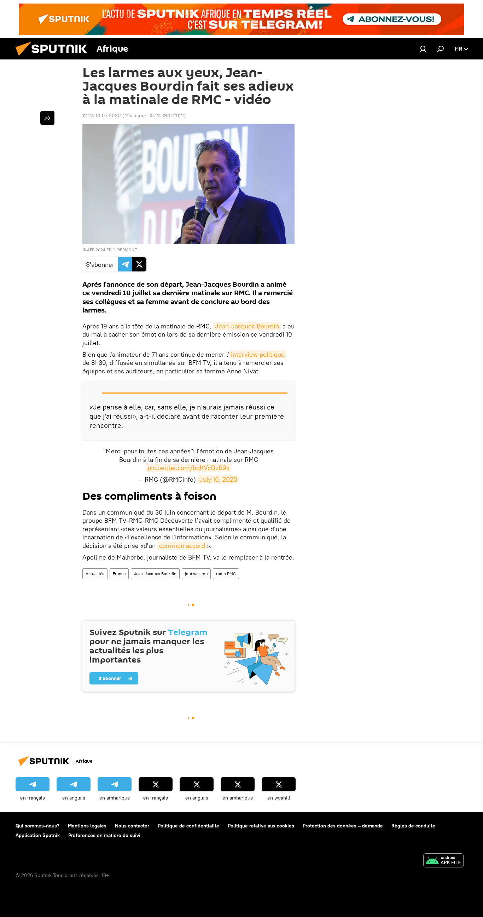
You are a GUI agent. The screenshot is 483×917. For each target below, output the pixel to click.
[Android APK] (443, 861)
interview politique (258, 354)
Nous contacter (132, 826)
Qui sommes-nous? (37, 826)
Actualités (95, 573)
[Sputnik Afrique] (54, 58)
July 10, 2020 (218, 479)
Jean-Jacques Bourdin (247, 326)
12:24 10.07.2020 (101, 115)
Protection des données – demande (343, 826)
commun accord (182, 545)
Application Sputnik (38, 835)
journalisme (196, 573)
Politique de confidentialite (188, 826)
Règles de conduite (413, 826)
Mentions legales (87, 826)
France (119, 573)
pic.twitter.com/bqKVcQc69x (188, 468)
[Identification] (423, 49)
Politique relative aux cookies (261, 826)
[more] (47, 118)
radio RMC (226, 573)
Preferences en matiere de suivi (104, 835)
